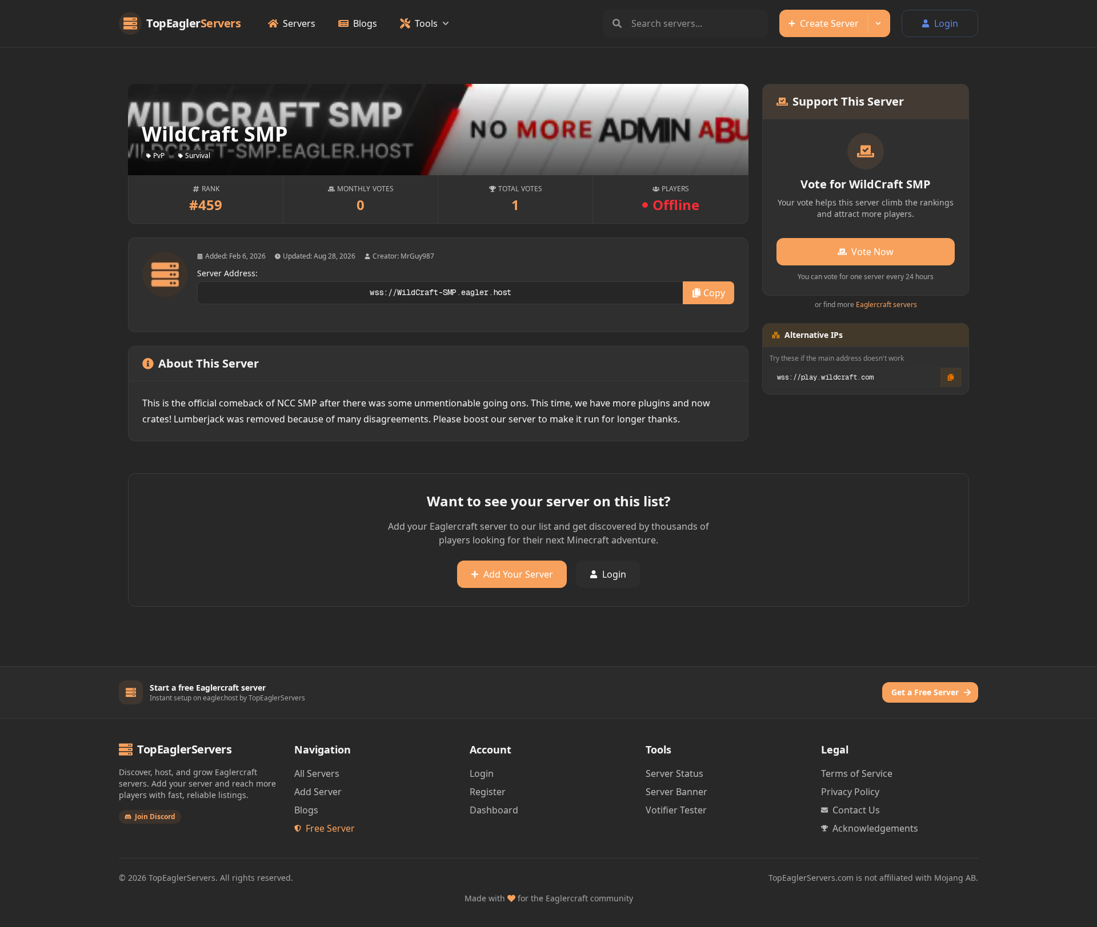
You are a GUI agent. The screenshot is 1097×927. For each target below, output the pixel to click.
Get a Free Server (925, 692)
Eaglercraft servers (886, 304)
